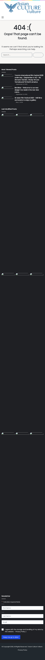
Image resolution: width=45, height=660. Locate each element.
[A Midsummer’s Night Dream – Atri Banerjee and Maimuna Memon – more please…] (22, 436)
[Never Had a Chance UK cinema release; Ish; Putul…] (8, 352)
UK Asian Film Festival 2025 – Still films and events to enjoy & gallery (28, 99)
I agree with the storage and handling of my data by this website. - (24, 630)
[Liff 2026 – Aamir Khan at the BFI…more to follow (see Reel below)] (8, 436)
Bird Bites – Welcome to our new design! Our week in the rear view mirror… (27, 90)
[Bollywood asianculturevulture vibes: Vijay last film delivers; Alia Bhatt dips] (22, 277)
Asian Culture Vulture (35, 647)
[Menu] (3, 17)
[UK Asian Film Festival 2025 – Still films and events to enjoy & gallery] (7, 101)
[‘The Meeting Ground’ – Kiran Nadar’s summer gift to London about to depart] (36, 193)
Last (3, 612)
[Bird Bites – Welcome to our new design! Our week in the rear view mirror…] (7, 91)
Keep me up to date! (11, 637)
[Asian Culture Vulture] (22, 8)
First (3, 604)
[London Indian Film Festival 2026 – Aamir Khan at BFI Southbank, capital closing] (36, 511)
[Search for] (42, 17)
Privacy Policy (20, 632)
